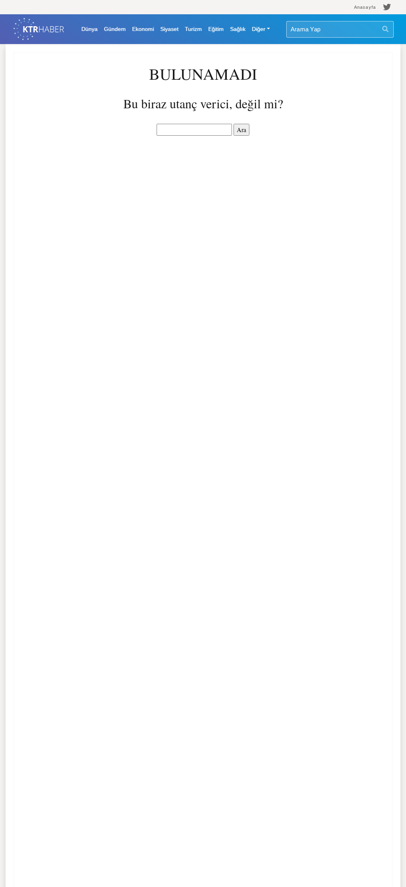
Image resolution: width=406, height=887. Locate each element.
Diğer (258, 29)
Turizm (193, 29)
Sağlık (237, 29)
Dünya (89, 29)
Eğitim (216, 29)
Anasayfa (365, 7)
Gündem (115, 29)
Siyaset (169, 29)
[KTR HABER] (38, 29)
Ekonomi (143, 29)
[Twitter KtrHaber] (387, 7)
